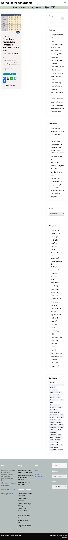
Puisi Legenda (55, 337)
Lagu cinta (53, 432)
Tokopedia (53, 449)
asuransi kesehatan (55, 392)
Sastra (53, 347)
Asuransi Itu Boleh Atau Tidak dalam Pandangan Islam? (57, 102)
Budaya (53, 246)
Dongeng (54, 270)
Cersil (53, 267)
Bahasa (53, 237)
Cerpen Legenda (56, 261)
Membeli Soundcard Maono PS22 (57, 92)
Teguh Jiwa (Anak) (24, 526)
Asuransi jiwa (53, 390)
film (60, 419)
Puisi (52, 334)
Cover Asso (53, 419)
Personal (58, 437)
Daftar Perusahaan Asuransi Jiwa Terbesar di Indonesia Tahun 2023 (11, 43)
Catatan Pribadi (56, 253)
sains (56, 442)
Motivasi (53, 318)
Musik (52, 321)
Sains (52, 344)
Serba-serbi (55, 353)
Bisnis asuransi (54, 400)
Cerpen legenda (54, 412)
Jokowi (61, 424)
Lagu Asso (58, 429)
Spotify (37, 470)
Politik (53, 328)
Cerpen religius (54, 415)
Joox (37, 472)
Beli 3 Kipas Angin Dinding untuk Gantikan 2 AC (57, 47)
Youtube (53, 366)
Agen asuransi (54, 385)
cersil (61, 415)
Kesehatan (54, 299)
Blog (52, 243)
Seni (52, 350)
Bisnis (52, 240)
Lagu (52, 312)
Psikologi (54, 331)
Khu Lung (60, 427)
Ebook (53, 273)
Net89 (51, 437)
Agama (53, 230)
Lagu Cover (54, 315)
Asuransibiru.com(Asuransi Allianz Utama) (25, 477)
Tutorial (53, 363)
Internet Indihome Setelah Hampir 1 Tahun (57, 76)
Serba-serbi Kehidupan (16, 3)
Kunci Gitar (54, 308)
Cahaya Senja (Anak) (23, 522)
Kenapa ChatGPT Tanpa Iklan (57, 156)
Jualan (53, 292)
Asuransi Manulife (55, 395)
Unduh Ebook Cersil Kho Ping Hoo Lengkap (57, 134)
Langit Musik (39, 474)
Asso (61, 385)
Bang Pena (54, 128)
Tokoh (53, 360)
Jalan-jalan (55, 289)
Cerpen (53, 258)
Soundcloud (39, 477)
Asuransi (5, 57)
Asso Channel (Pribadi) (23, 500)
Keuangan (54, 302)
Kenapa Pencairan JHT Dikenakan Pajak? (57, 38)
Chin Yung (60, 417)
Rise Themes (64, 537)
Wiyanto (53, 162)
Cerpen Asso (53, 410)
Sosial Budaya (55, 356)
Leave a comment (10, 86)
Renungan (54, 340)
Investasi (54, 286)
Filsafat (53, 280)
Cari (63, 18)
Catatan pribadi (54, 405)
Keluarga (54, 296)
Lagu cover (53, 434)
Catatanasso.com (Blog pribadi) (24, 483)
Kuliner (53, 305)
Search (51, 16)
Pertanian (54, 324)
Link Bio (10, 494)
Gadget (53, 283)
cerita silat (53, 407)
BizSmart (53, 536)
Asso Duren (22, 509)
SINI (14, 489)
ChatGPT (52, 417)
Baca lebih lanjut (8, 74)
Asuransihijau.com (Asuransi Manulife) (25, 471)
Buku (52, 250)
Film (52, 276)
